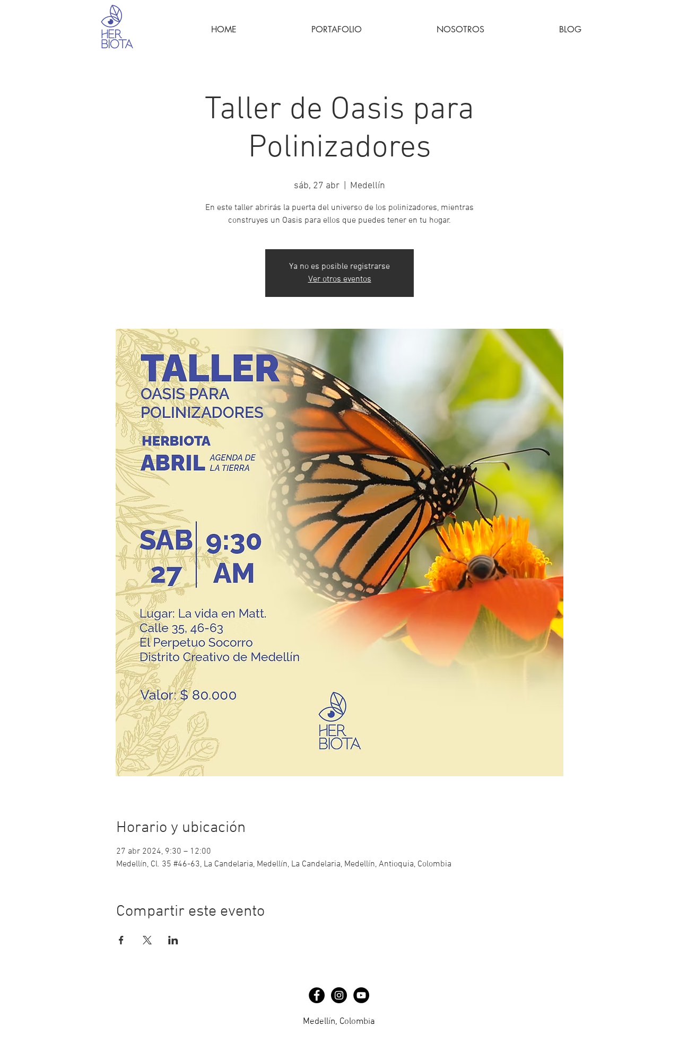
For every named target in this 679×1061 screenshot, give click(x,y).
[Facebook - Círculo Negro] (317, 995)
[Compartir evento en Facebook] (121, 940)
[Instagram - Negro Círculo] (339, 995)
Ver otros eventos (339, 279)
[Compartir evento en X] (147, 940)
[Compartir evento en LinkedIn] (173, 940)
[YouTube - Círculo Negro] (361, 995)
